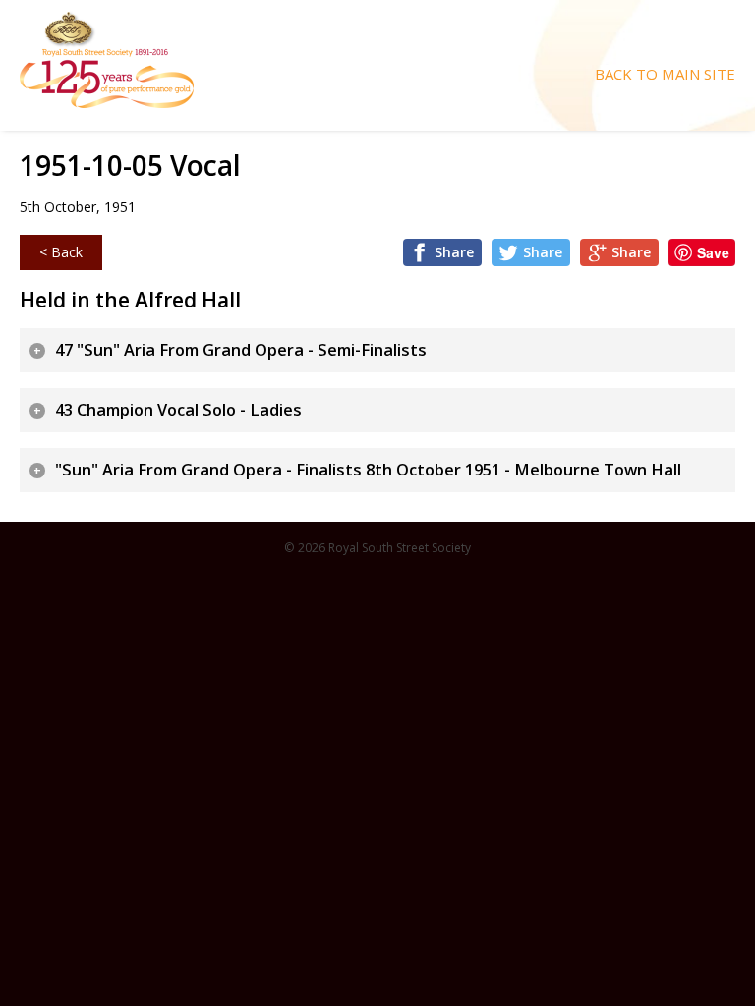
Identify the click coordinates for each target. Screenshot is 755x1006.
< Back (61, 252)
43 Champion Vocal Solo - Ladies (178, 409)
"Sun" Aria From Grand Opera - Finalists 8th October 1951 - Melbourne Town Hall (368, 469)
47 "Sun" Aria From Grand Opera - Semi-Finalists (241, 350)
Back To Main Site (665, 74)
